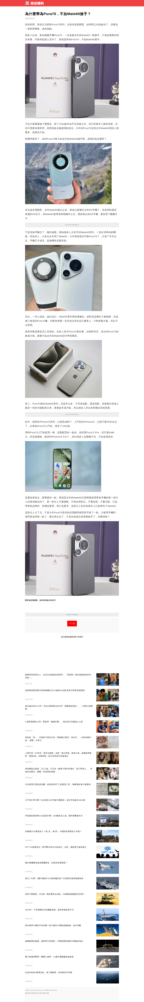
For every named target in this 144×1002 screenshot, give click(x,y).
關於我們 (28, 993)
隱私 (44, 993)
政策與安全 (35, 993)
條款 (40, 993)
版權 (47, 993)
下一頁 (72, 623)
